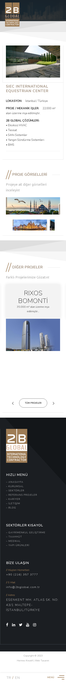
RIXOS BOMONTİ (33, 297)
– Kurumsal (15, 486)
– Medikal (13, 541)
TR (8, 677)
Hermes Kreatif (25, 660)
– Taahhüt (14, 536)
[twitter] (21, 624)
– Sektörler (15, 490)
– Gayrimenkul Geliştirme (26, 532)
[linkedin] (14, 624)
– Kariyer (13, 499)
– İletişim (13, 503)
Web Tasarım (42, 660)
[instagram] (35, 624)
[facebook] (7, 624)
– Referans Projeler (21, 495)
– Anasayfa (14, 482)
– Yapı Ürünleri (17, 545)
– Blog (11, 507)
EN (17, 677)
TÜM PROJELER (33, 403)
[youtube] (28, 624)
